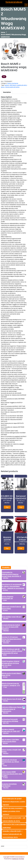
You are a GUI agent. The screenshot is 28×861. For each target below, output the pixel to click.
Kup (4, 76)
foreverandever (14, 2)
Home (3, 32)
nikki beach (13, 85)
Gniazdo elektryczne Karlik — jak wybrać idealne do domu (14, 819)
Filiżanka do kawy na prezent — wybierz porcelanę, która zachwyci (13, 811)
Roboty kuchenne (12, 83)
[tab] (7, 92)
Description (7, 92)
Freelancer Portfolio (18, 859)
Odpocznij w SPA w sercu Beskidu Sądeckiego (14, 825)
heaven (6, 85)
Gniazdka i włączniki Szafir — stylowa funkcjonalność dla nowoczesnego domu (13, 834)
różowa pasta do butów (12, 87)
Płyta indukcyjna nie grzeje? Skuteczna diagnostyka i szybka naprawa (14, 802)
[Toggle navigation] (26, 5)
